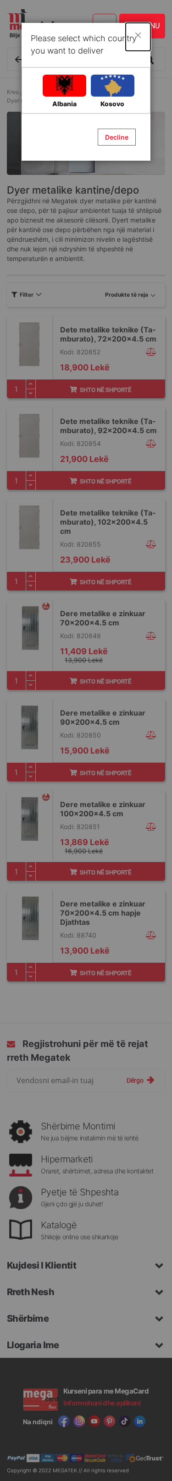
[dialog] (86, 740)
